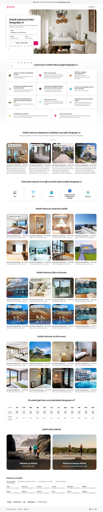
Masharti (26, 509)
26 (18, 63)
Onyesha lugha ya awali (63, 2)
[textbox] (16, 38)
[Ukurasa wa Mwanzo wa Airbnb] (11, 6)
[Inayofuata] (54, 139)
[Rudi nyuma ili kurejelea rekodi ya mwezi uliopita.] (12, 42)
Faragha (20, 509)
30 (31, 63)
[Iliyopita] (48, 139)
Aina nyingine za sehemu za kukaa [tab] (27, 481)
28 (24, 63)
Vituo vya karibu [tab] (11, 481)
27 (21, 63)
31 (11, 66)
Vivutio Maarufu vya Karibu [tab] (45, 481)
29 (27, 63)
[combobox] (24, 32)
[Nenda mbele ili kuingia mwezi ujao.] (30, 42)
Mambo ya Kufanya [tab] (60, 481)
